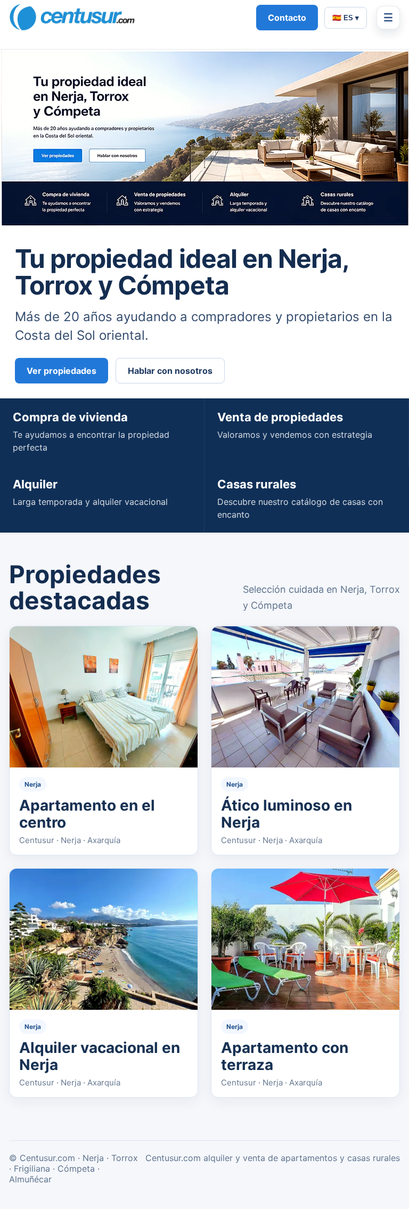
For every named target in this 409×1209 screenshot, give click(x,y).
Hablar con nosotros (170, 370)
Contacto (287, 17)
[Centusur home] (128, 17)
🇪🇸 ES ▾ (345, 18)
